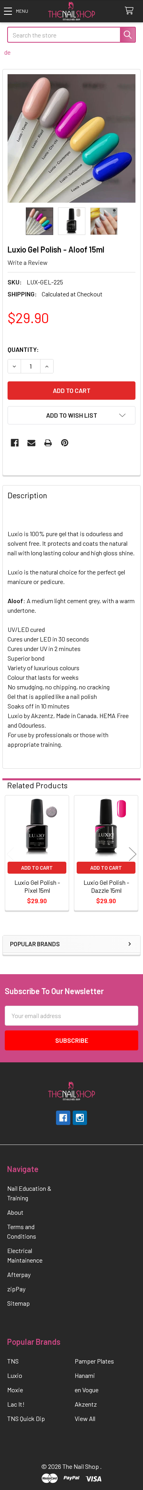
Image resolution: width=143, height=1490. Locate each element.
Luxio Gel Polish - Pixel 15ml (37, 886)
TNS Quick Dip (26, 1418)
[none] (71, 138)
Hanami (85, 1375)
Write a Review (28, 262)
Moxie (15, 1389)
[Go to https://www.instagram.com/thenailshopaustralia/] (80, 1118)
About (15, 1212)
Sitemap (18, 1303)
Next (133, 854)
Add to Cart (37, 867)
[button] (16, 11)
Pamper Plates (94, 1361)
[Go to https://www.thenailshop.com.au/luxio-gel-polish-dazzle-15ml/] (106, 827)
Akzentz (86, 1404)
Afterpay (19, 1274)
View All (85, 1418)
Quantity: (23, 349)
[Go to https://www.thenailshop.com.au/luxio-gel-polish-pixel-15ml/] (37, 827)
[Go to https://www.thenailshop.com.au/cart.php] (131, 11)
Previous (10, 854)
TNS (13, 1361)
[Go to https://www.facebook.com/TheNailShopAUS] (63, 1118)
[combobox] (71, 35)
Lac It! (16, 1404)
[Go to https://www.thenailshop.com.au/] (71, 11)
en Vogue (87, 1389)
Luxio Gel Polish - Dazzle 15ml (106, 886)
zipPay (16, 1289)
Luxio (14, 1375)
